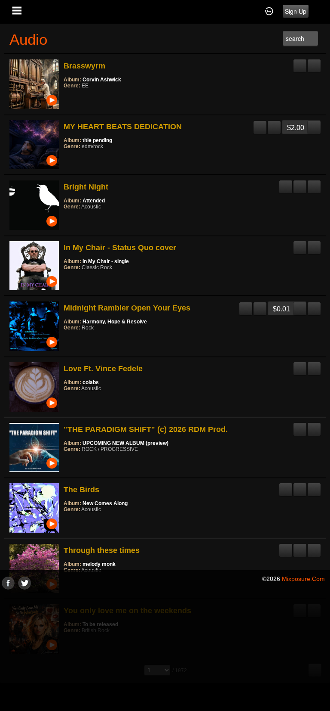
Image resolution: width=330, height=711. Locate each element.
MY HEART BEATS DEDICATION (123, 126)
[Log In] (269, 11)
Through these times (102, 550)
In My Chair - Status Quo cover (120, 247)
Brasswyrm (84, 66)
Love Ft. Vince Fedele (103, 368)
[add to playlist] (314, 62)
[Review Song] (299, 62)
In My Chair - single (105, 261)
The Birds (81, 489)
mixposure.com (303, 578)
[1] (67, 97)
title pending (97, 140)
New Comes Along (105, 503)
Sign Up (295, 11)
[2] (70, 97)
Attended (93, 201)
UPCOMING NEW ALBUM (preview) (125, 443)
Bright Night (86, 187)
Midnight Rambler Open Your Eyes (127, 308)
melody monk (99, 564)
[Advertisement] (165, 650)
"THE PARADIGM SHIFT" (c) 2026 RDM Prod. (146, 429)
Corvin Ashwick (101, 80)
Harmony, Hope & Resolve (114, 322)
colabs (90, 382)
